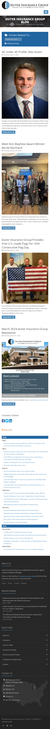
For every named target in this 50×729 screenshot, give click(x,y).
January (5, 507)
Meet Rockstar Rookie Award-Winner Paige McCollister (23, 513)
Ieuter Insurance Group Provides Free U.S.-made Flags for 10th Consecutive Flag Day (22, 243)
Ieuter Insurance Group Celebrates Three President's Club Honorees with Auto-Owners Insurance (23, 600)
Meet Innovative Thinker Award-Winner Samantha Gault (23, 516)
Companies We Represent (12, 659)
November (6, 546)
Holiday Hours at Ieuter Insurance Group (18, 532)
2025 (4, 526)
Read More (7, 132)
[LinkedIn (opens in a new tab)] (10, 420)
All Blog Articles (13, 43)
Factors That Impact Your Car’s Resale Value (19, 462)
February (6, 490)
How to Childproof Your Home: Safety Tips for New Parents (24, 496)
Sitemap (24, 583)
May (4, 440)
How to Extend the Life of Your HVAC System (19, 471)
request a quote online (28, 576)
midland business (12, 39)
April (4, 449)
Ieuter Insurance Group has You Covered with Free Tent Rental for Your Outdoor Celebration (25, 608)
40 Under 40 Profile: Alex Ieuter (22, 52)
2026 (4, 437)
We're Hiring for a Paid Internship (15, 522)
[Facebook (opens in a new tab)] (3, 420)
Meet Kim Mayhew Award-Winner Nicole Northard (21, 510)
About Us (6, 635)
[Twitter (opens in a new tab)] (6, 420)
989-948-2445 (10, 693)
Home (4, 583)
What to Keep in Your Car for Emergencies (18, 538)
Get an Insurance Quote (11, 655)
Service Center (8, 645)
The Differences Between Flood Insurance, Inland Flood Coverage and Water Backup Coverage (22, 617)
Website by (7, 722)
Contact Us (6, 640)
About (10, 583)
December (6, 529)
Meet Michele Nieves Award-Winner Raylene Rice (21, 505)
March (4, 468)
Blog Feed (8, 430)
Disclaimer (36, 719)
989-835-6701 (10, 686)
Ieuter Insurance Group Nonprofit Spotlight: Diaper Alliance (24, 493)
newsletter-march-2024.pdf (38, 400)
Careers (5, 664)
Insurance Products (9, 650)
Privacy (27, 719)
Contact (16, 583)
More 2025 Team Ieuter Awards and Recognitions (21, 519)
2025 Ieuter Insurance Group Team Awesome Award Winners (25, 535)
